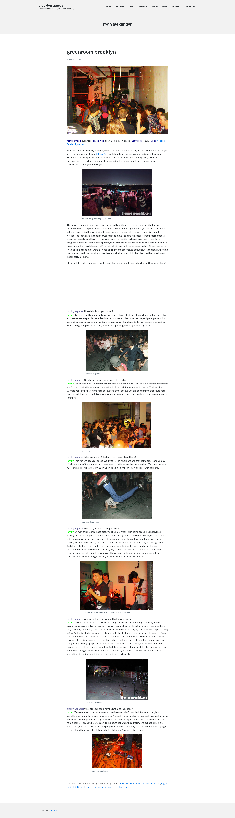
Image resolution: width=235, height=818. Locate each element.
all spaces (121, 7)
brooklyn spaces (50, 5)
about (155, 7)
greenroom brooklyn (91, 52)
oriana (69, 60)
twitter (80, 144)
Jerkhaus (96, 787)
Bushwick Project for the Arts (135, 783)
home (108, 7)
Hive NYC (155, 783)
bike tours (176, 7)
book (132, 7)
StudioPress (54, 810)
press (164, 7)
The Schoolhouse (121, 787)
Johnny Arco (102, 154)
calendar (143, 7)
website (161, 141)
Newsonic (106, 787)
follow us (190, 7)
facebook (71, 144)
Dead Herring (84, 787)
